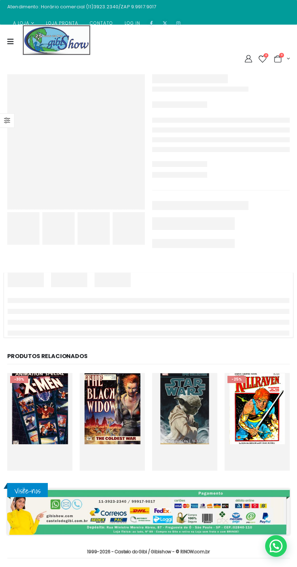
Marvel (46, 409)
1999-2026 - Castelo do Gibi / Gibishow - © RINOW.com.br (148, 552)
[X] (165, 23)
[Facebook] (151, 23)
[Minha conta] (248, 58)
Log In (132, 23)
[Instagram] (178, 23)
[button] (276, 546)
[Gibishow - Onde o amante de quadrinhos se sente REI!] (56, 40)
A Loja (21, 23)
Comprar (30, 465)
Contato (101, 23)
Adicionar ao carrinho (57, 451)
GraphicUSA (25, 409)
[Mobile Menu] (12, 45)
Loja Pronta (62, 23)
